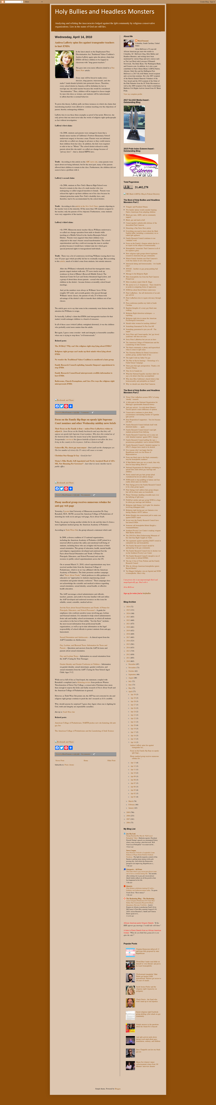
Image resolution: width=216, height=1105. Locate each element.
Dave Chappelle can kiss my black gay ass (148, 1050)
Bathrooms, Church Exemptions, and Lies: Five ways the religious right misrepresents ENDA (84, 382)
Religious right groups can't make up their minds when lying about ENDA (83, 352)
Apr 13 (133, 762)
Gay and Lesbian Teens (69, 656)
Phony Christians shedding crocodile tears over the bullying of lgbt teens (142, 496)
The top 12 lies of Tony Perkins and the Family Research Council (143, 562)
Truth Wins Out (69, 712)
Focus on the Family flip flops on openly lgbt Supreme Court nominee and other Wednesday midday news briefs (85, 421)
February (131, 804)
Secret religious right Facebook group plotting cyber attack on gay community (148, 1014)
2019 (128, 630)
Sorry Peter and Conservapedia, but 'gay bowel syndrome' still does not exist (142, 335)
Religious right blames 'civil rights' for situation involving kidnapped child (143, 506)
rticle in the (87, 206)
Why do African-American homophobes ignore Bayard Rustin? (142, 567)
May (130, 688)
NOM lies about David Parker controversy (141, 290)
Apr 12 (133, 766)
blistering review (84, 682)
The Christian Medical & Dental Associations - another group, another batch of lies (142, 353)
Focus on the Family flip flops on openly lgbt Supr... (144, 752)
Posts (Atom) (69, 765)
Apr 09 (133, 776)
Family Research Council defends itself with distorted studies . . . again (141, 425)
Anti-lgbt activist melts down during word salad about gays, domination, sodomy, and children (148, 1039)
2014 (128, 647)
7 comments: (85, 412)
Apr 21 (133, 722)
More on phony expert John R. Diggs (139, 282)
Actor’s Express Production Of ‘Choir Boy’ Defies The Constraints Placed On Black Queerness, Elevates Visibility (140, 902)
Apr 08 (133, 780)
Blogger (117, 1088)
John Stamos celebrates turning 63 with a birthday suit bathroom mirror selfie (140, 889)
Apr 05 (133, 790)
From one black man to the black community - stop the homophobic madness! (142, 458)
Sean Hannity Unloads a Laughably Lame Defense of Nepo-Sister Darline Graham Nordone (140, 854)
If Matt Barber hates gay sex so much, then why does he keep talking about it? (143, 463)
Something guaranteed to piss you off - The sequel (141, 330)
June (130, 684)
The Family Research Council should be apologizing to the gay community (140, 546)
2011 (128, 658)
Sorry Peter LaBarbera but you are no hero (141, 339)
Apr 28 (133, 701)
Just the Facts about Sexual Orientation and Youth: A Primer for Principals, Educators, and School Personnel (84, 608)
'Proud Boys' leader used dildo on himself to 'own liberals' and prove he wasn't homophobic (148, 963)
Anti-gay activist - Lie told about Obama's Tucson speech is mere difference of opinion (141, 408)
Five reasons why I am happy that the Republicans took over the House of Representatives (139, 452)
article (62, 261)
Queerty (129, 886)
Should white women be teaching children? (141, 323)
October (131, 671)
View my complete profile (133, 94)
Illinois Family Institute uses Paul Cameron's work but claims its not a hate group (142, 259)
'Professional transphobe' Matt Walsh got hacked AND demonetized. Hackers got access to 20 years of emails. (148, 977)
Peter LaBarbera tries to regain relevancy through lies (143, 299)
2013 (128, 651)
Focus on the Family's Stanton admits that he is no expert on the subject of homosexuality (142, 244)
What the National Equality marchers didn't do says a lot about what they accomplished (142, 375)
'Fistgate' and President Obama (137, 207)
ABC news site (92, 161)
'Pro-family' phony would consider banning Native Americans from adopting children (141, 211)
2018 (128, 634)
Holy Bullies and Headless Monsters (104, 12)
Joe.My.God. (131, 833)
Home (86, 760)
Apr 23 (133, 715)
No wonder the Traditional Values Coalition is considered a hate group (84, 359)
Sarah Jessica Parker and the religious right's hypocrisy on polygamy (146, 989)
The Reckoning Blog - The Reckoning (140, 898)
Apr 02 (133, 793)
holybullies (147, 593)
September (132, 674)
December (132, 664)
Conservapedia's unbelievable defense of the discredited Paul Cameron (141, 224)
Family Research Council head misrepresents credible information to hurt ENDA (83, 374)
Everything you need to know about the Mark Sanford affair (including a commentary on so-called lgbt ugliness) (142, 233)
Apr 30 (133, 694)
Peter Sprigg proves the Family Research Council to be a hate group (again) (143, 485)
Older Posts (111, 760)
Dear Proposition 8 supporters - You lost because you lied (143, 420)
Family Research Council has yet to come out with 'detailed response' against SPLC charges (142, 436)
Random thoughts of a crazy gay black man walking (141, 309)
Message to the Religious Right (137, 274)
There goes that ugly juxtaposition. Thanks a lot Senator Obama (143, 366)
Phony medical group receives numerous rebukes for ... (144, 757)
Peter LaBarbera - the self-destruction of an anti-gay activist (143, 294)
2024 (128, 613)
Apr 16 (133, 735)
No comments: (86, 495)
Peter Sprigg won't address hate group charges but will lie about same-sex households (142, 491)
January (131, 808)
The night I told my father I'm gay (138, 357)
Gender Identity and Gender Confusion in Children (80, 664)
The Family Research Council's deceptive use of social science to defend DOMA (143, 557)
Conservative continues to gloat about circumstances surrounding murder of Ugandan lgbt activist (142, 414)
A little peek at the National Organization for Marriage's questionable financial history (142, 403)
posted (67, 511)
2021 (128, 623)
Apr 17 (133, 732)
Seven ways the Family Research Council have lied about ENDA (142, 521)
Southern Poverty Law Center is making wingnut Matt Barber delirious (143, 531)
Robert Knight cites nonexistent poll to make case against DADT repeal (143, 516)
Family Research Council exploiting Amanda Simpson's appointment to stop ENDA (85, 366)
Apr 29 (133, 698)
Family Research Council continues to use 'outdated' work (140, 239)
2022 (128, 620)
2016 (128, 640)
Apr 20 (133, 725)
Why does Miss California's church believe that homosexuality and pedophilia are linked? (142, 380)
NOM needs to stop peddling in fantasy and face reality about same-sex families (143, 480)
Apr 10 (133, 773)
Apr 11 (133, 769)
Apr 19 (133, 728)
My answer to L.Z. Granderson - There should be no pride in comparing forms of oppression (143, 286)
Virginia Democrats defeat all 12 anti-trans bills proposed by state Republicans (147, 951)
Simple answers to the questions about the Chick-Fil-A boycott (147, 1025)
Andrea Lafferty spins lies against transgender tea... (142, 746)
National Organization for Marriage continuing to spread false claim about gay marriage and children (143, 469)
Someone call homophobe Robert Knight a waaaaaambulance (141, 526)
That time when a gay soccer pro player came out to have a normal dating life (141, 872)
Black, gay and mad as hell (135, 220)
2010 (128, 661)
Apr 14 (133, 742)
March (131, 801)
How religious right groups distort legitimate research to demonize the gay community (142, 254)
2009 (128, 812)
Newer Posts (60, 760)
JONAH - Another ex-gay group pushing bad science (142, 270)
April (130, 691)
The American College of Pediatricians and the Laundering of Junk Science (84, 730)
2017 (128, 637)
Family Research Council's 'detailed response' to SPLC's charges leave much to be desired (143, 446)
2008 (128, 815)
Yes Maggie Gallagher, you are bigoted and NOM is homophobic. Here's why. (143, 572)
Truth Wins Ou (71, 530)
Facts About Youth (72, 575)
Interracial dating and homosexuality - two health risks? (143, 264)
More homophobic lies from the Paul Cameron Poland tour (142, 278)
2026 (128, 606)
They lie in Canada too (134, 371)
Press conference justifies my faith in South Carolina (141, 304)
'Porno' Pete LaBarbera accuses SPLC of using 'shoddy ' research (142, 398)
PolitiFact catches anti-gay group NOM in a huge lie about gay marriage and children (143, 501)
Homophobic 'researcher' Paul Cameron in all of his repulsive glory (143, 249)
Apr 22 (133, 718)
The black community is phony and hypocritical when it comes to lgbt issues (143, 348)
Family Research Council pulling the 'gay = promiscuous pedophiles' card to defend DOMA (143, 441)
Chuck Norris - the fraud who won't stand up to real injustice (147, 1000)
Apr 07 (133, 783)
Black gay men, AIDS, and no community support (141, 216)
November (132, 667)
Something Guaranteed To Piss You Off (140, 326)
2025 (128, 610)
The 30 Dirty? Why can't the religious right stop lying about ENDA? (83, 346)
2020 (128, 627)
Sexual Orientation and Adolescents (74, 637)
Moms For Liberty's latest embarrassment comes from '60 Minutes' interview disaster (147, 1064)
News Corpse (131, 850)
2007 (128, 819)
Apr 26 (133, 708)
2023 (128, 617)
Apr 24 (133, 711)
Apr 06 (133, 786)
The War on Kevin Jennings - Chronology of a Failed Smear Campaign (142, 361)
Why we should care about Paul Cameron (140, 384)
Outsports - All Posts (134, 869)
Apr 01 (133, 797)
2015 (128, 644)
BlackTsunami (143, 41)
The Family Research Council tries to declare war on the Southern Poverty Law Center (143, 552)
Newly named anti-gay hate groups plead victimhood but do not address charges (140, 475)
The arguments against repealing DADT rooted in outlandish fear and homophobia (143, 541)
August (131, 678)
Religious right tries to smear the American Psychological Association (141, 319)
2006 (128, 822)
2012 (128, 654)
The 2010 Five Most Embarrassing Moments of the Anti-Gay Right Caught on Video (142, 536)
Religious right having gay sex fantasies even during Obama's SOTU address (142, 511)
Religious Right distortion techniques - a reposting (140, 314)
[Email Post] (92, 412)
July (130, 681)
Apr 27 (133, 704)
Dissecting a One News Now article (138, 228)
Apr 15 (133, 739)
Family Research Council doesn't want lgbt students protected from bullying (141, 431)
